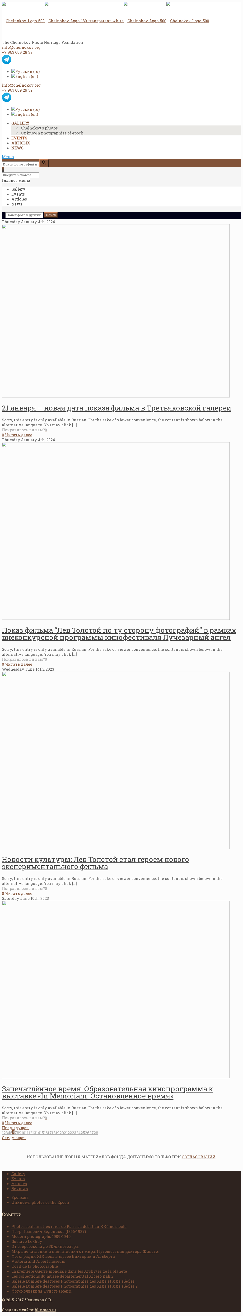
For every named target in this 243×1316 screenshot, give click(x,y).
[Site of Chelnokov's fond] (105, 21)
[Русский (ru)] (25, 71)
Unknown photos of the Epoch (40, 1202)
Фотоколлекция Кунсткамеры (41, 1291)
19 (58, 1132)
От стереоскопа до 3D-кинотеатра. (45, 1246)
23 (74, 1132)
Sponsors (19, 1197)
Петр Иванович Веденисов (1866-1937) (48, 1231)
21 (66, 1132)
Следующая (14, 1137)
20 (62, 1132)
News (16, 203)
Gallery (18, 189)
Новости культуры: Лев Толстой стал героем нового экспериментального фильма (95, 863)
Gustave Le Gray (26, 1241)
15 (42, 1132)
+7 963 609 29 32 (17, 52)
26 (87, 1132)
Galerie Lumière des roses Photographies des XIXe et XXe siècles (73, 1281)
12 (30, 1132)
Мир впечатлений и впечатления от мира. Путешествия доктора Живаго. (85, 1251)
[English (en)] (24, 76)
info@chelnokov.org (21, 47)
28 (96, 1132)
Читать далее (18, 434)
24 (78, 1132)
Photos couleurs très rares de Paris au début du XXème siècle (68, 1226)
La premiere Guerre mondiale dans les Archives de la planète (69, 1271)
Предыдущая (15, 1127)
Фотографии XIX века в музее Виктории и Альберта (63, 1256)
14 (38, 1132)
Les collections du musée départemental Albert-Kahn (62, 1276)
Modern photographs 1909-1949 (41, 1236)
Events (18, 194)
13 (34, 1132)
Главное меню (16, 180)
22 (70, 1132)
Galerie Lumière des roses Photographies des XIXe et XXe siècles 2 (74, 1286)
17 (50, 1132)
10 (23, 1132)
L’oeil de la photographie (34, 1266)
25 (83, 1132)
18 (54, 1132)
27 (91, 1132)
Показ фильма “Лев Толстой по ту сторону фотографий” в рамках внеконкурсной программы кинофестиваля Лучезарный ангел (119, 633)
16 (46, 1132)
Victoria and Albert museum (38, 1261)
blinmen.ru (45, 1309)
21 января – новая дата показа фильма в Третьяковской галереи (116, 407)
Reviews (19, 1188)
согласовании (198, 1156)
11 (26, 1132)
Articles (19, 198)
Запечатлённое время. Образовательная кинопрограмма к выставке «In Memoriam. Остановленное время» (107, 1092)
